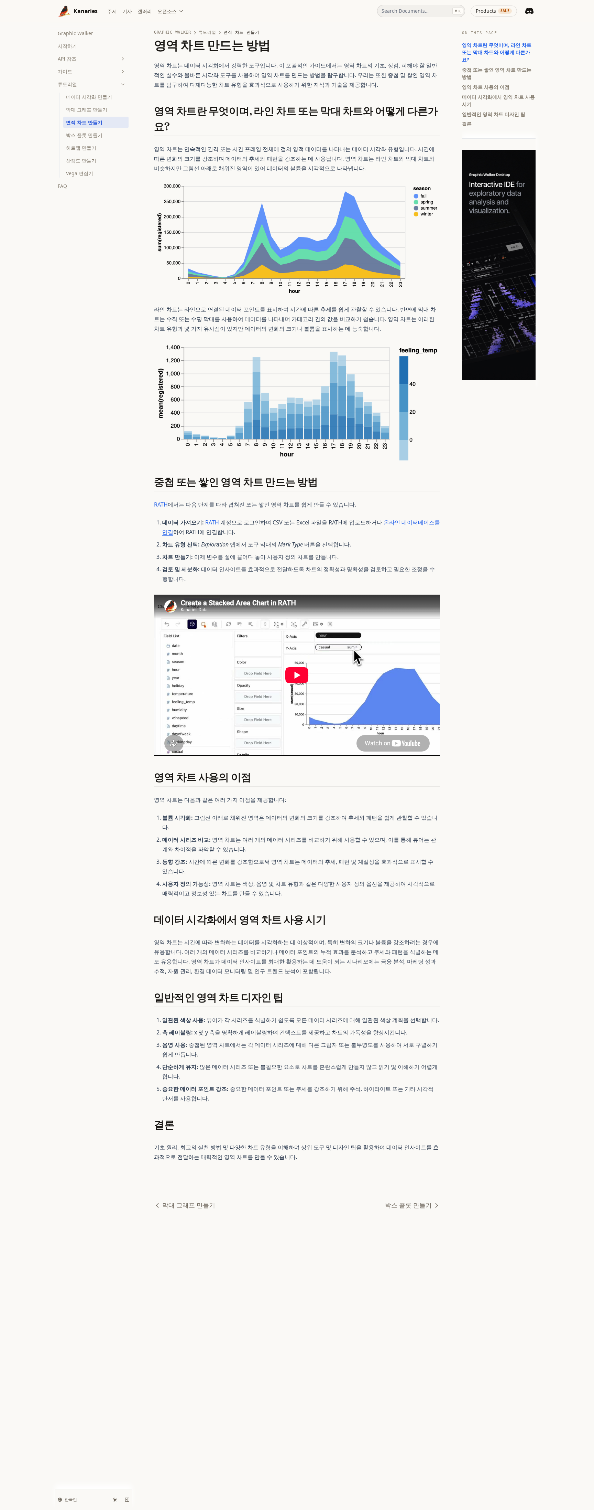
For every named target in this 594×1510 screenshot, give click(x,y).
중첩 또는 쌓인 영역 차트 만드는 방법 (496, 73)
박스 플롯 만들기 (84, 135)
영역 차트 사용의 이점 (485, 86)
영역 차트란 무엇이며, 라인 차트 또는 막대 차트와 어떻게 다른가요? (496, 52)
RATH (161, 504)
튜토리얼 (67, 84)
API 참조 (67, 58)
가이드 (65, 71)
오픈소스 (167, 11)
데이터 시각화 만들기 (89, 97)
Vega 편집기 (79, 173)
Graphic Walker (75, 33)
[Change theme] (115, 1499)
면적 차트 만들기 (84, 122)
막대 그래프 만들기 (86, 109)
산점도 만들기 (81, 160)
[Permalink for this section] (175, 126)
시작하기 (67, 46)
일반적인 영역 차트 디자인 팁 (493, 113)
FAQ (62, 186)
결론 (467, 123)
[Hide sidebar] (127, 1499)
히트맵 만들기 (81, 148)
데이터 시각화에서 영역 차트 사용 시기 (498, 100)
